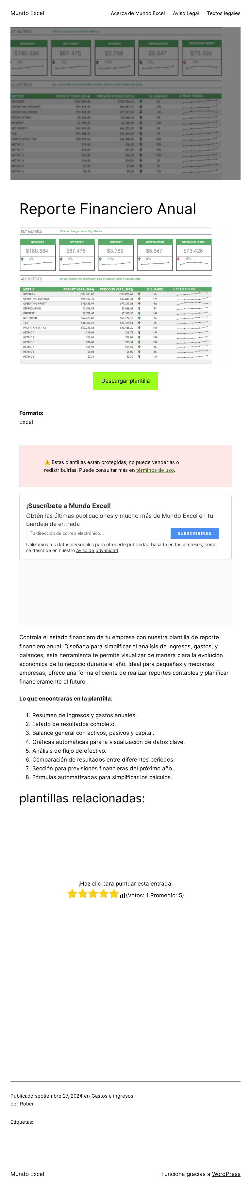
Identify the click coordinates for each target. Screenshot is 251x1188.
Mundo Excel (27, 13)
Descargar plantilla (125, 381)
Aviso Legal (186, 13)
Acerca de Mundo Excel (138, 13)
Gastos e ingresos (112, 1096)
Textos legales (224, 13)
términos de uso (155, 470)
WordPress (226, 1174)
